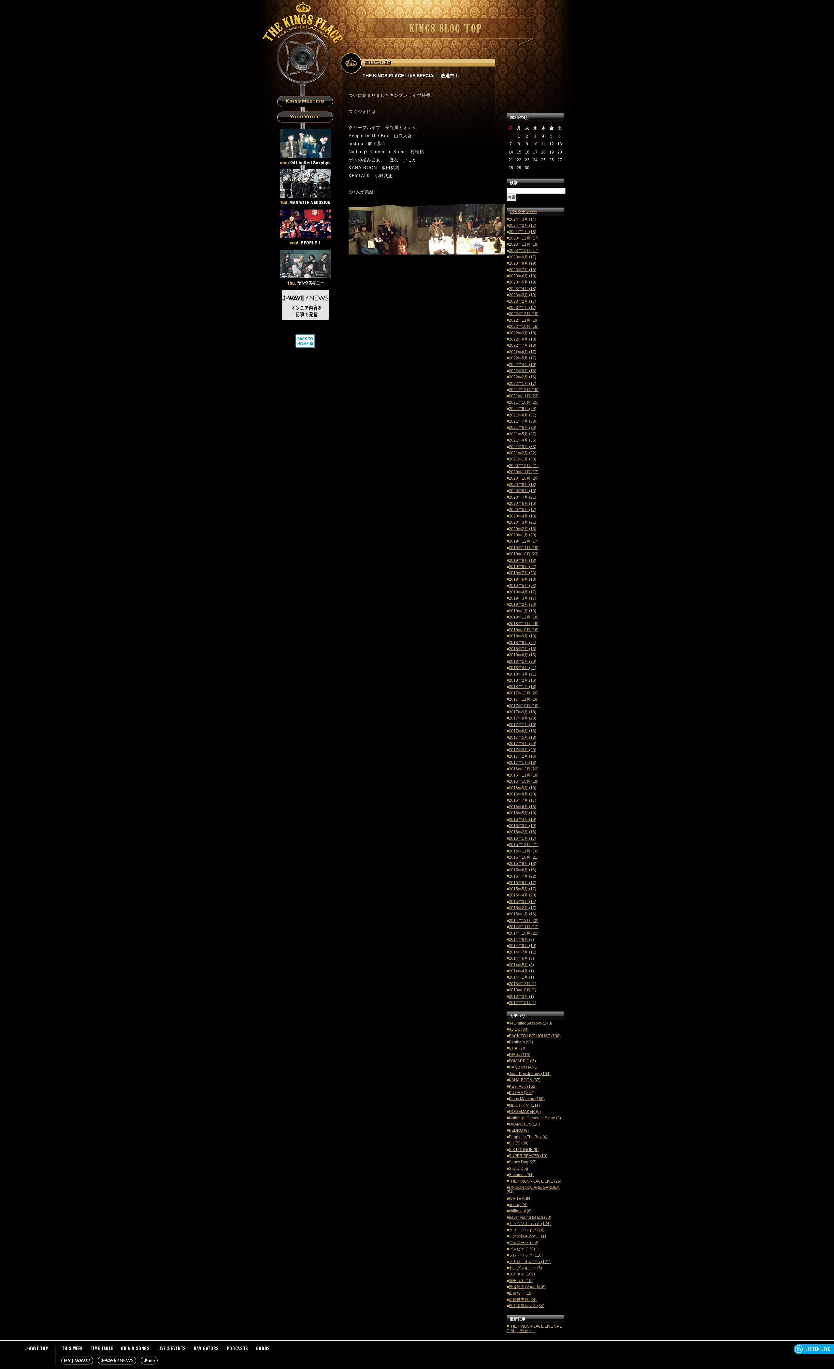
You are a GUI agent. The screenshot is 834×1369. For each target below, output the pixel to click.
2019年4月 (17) (522, 592)
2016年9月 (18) (522, 788)
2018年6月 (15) (522, 655)
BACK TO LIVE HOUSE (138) (535, 1036)
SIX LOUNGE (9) (524, 1149)
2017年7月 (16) (522, 724)
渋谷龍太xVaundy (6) (527, 1287)
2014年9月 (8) (521, 939)
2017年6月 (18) (522, 731)
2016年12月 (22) (524, 769)
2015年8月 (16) (522, 870)
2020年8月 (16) (522, 490)
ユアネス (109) (522, 1274)
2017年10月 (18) (524, 706)
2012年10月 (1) (522, 1002)
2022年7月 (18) (522, 345)
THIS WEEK (72, 1348)
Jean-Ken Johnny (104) (530, 1073)
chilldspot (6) (520, 1211)
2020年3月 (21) (522, 522)
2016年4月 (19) (522, 819)
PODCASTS (237, 1348)
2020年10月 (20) (524, 478)
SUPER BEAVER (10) (528, 1156)
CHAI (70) (517, 1048)
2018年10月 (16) (524, 630)
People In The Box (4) (528, 1137)
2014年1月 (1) (521, 977)
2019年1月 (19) (522, 611)
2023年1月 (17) (522, 307)
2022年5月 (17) (522, 358)
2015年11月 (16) (524, 851)
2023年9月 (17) (522, 257)
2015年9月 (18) (522, 863)
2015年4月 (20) (522, 895)
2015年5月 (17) (522, 889)
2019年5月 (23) (522, 585)
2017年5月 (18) (522, 737)
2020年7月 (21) (522, 497)
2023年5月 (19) (522, 282)
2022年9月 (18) (522, 333)
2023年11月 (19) (524, 244)
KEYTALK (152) (523, 1086)
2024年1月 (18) (522, 231)
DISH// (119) (519, 1055)
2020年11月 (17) (524, 472)
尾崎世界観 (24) (523, 1299)
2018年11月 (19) (524, 623)
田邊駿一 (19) (521, 1293)
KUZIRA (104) (521, 1092)
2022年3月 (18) (522, 371)
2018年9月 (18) (522, 636)
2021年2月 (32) (522, 453)
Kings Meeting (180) (527, 1099)
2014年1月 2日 (378, 62)
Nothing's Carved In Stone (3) (535, 1118)
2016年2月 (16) (522, 832)
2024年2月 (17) (522, 225)
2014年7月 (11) (522, 952)
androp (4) (518, 1204)
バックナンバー (523, 212)
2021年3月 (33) (522, 446)
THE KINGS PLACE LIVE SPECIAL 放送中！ (534, 1328)
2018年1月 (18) (522, 686)
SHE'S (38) (518, 1143)
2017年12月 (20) (524, 693)
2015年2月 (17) (522, 908)
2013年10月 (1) (522, 990)
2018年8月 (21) (522, 642)
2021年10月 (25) (524, 402)
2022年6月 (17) (522, 352)
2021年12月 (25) (524, 389)
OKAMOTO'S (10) (524, 1124)
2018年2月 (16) (522, 680)
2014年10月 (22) (524, 933)
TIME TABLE (102, 1348)
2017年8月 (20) (522, 718)
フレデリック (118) (526, 1255)
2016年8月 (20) (522, 794)
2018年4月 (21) (522, 667)
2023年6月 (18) (522, 276)
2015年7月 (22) (522, 876)
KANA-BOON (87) (524, 1080)
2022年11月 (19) (524, 320)
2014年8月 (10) (522, 945)
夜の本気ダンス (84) (526, 1305)
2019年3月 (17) (522, 598)
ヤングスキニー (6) (525, 1268)
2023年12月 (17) (524, 238)
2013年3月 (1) (521, 996)
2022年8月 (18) (522, 339)
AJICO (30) (518, 1029)
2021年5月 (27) (522, 434)
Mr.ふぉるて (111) (524, 1105)
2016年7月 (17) (522, 800)
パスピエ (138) (522, 1249)
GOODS (263, 1348)
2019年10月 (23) (524, 554)
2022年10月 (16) (524, 326)
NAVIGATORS (206, 1348)
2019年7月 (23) (522, 573)
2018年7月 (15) (522, 649)
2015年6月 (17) (522, 883)
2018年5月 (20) (522, 661)
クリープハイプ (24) (526, 1230)
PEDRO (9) (519, 1130)
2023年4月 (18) (522, 288)
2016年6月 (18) (522, 807)
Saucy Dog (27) (523, 1162)
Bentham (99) (521, 1042)
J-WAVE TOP (37, 1348)
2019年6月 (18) (522, 579)
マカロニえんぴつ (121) (530, 1262)
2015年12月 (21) (524, 844)
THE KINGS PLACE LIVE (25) (535, 1181)
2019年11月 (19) (524, 548)
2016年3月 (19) (522, 825)
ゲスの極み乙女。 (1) (527, 1236)
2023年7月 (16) (522, 270)
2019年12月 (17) (524, 541)
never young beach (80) (530, 1217)
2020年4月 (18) (522, 516)
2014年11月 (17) (524, 927)
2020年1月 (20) (522, 535)
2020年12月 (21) (524, 465)
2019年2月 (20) (522, 604)
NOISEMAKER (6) (525, 1111)
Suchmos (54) (521, 1174)
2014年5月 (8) (521, 965)
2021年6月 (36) (522, 427)
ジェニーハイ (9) (523, 1242)
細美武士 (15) (521, 1280)
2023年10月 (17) (524, 250)
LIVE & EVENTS (171, 1348)
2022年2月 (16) (522, 377)
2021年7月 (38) (522, 421)
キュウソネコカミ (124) (530, 1223)
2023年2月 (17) (522, 301)
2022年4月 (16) (522, 364)
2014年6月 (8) (521, 958)
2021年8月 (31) (522, 415)
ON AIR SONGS (135, 1348)
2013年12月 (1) (522, 984)
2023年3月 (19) (522, 295)
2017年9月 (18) (522, 712)
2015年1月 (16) (522, 914)
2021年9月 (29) (522, 408)
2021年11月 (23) (524, 396)
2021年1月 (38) (522, 459)
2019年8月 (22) (522, 566)
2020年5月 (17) (522, 509)
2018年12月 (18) (524, 617)
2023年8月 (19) (522, 263)
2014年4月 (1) (521, 971)
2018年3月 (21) (522, 674)
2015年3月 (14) (522, 901)
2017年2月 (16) (522, 756)
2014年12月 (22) (524, 920)
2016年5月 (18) (522, 813)
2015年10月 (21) (524, 857)
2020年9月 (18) (522, 484)
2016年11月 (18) (524, 775)
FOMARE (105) (522, 1061)
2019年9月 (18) (522, 560)
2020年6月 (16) (522, 503)
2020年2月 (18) (522, 529)
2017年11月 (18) (524, 699)
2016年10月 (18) (524, 781)
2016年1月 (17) (522, 838)
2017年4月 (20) (522, 743)
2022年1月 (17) (522, 383)
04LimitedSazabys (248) (530, 1023)
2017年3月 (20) (522, 750)
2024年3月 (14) (522, 219)
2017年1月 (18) (522, 762)
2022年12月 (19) (524, 314)
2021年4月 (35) (522, 440)
